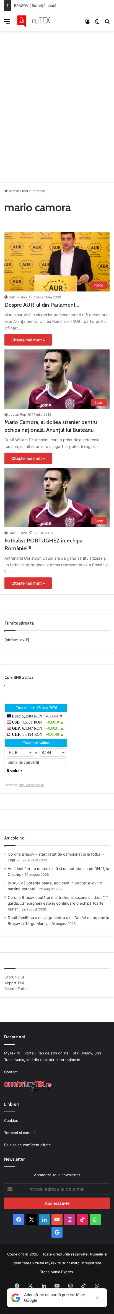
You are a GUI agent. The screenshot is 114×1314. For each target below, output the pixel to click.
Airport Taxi (14, 983)
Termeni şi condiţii (19, 1132)
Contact (11, 1072)
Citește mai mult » (28, 340)
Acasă (13, 191)
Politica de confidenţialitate (27, 1145)
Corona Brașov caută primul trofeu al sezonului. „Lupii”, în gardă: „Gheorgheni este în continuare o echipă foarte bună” (59, 903)
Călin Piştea (18, 297)
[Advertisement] (57, 105)
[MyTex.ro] (36, 21)
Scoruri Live (14, 977)
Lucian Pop (17, 414)
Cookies (11, 1120)
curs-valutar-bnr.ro (31, 785)
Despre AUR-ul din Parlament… (41, 304)
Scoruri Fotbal (16, 988)
